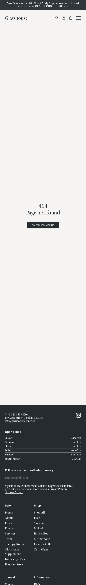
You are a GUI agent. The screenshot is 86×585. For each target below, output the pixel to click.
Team (8, 538)
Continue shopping (42, 225)
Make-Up (40, 528)
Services (10, 533)
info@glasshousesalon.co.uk (20, 421)
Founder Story (14, 564)
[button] (56, 18)
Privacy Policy (57, 489)
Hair (37, 517)
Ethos (8, 523)
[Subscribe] (69, 477)
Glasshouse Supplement (13, 551)
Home (9, 512)
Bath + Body (42, 533)
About (9, 517)
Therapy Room (14, 544)
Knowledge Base (15, 559)
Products (11, 528)
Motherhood (42, 538)
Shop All (39, 512)
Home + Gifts (42, 544)
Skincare (39, 523)
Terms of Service (14, 492)
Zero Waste (41, 549)
